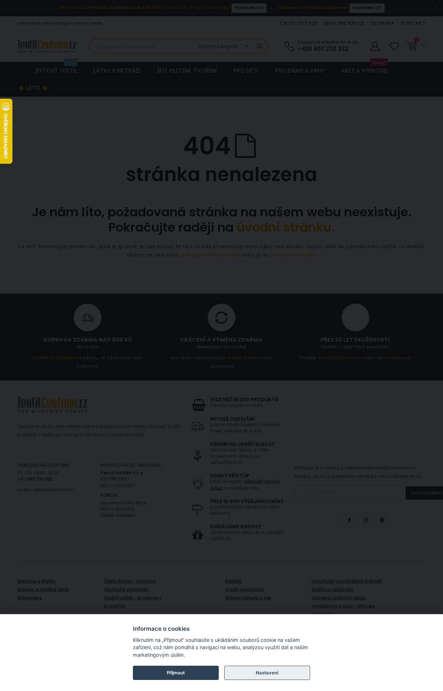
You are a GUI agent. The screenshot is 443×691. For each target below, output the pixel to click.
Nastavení (267, 672)
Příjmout (176, 672)
